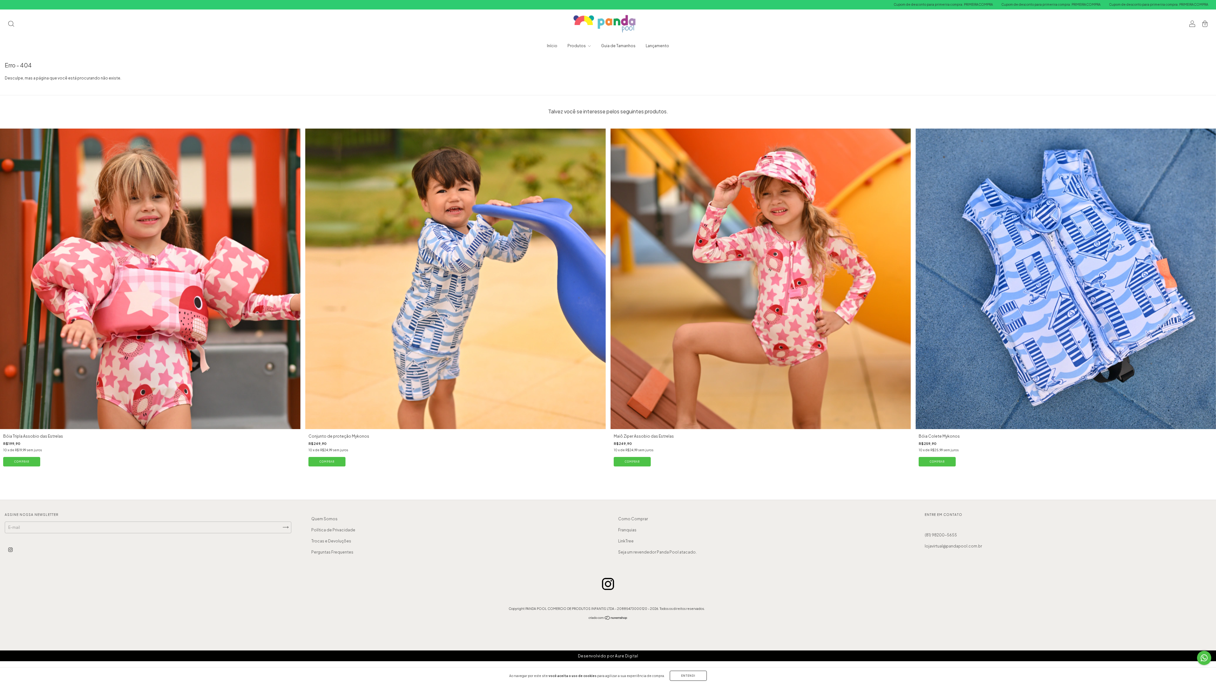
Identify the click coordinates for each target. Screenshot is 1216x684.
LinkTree (626, 541)
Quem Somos (324, 518)
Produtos (576, 45)
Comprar (21, 461)
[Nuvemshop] (608, 618)
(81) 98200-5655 (941, 535)
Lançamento (657, 45)
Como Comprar (633, 518)
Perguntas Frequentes (332, 552)
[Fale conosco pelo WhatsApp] (1204, 658)
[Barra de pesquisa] (11, 24)
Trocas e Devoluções (331, 541)
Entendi (688, 675)
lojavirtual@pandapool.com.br (953, 546)
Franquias (627, 530)
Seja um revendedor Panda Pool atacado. (657, 552)
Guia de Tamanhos (618, 45)
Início (552, 45)
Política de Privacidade (333, 530)
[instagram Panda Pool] (10, 549)
